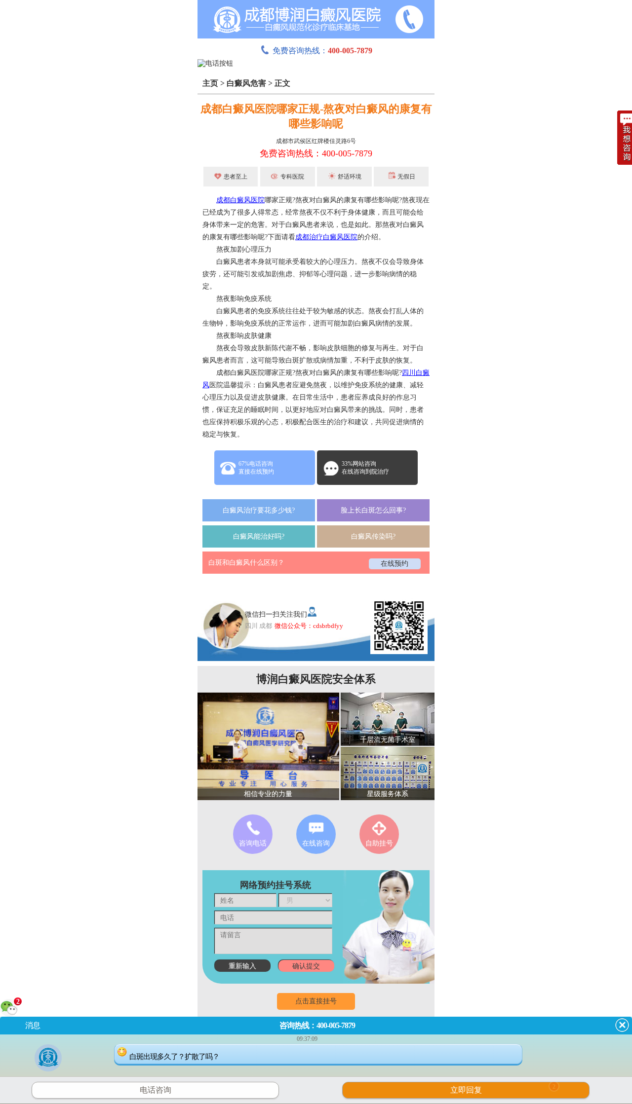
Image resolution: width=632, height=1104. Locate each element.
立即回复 (503, 1088)
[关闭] (622, 1025)
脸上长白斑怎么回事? (373, 510)
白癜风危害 (246, 83)
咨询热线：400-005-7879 (317, 1025)
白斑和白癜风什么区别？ (246, 562)
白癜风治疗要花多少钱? (259, 510)
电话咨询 (155, 1090)
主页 (210, 83)
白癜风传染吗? (373, 536)
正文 (282, 83)
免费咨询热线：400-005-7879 (316, 153)
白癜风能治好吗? (258, 536)
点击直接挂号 (316, 1001)
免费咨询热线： (322, 50)
